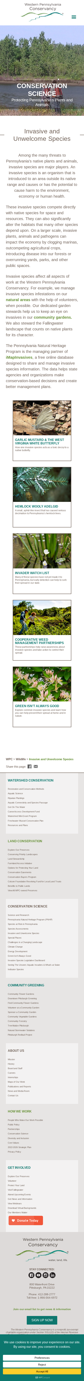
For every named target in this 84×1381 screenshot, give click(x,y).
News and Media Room (18, 1091)
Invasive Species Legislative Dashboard (26, 960)
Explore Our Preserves (18, 850)
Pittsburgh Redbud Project (20, 1035)
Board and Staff (15, 1068)
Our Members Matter (17, 1212)
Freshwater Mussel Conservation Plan (25, 821)
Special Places (14, 938)
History (11, 1064)
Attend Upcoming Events (19, 1194)
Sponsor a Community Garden (22, 1012)
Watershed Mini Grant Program (22, 816)
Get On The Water (16, 807)
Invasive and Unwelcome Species (23, 933)
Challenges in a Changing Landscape (25, 942)
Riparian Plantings (16, 798)
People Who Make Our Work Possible (25, 1120)
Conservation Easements (19, 872)
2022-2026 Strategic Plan (19, 1147)
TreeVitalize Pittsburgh (18, 1025)
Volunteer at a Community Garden (23, 1007)
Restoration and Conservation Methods (26, 789)
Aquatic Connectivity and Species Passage (28, 802)
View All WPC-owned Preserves (22, 890)
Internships (13, 1077)
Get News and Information (20, 1199)
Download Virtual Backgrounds (22, 1208)
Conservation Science (27, 906)
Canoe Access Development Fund (24, 811)
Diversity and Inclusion (18, 1138)
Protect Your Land (16, 1185)
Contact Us (13, 1095)
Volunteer (12, 1181)
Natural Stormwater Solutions (21, 1030)
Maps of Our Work (16, 1082)
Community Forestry (17, 1021)
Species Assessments (18, 929)
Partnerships (14, 1129)
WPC (9, 759)
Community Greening (26, 985)
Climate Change (15, 947)
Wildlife (21, 759)
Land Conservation (25, 841)
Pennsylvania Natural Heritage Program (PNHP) (30, 919)
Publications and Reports (19, 1086)
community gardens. (53, 317)
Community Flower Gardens (21, 994)
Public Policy (14, 1124)
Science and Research (18, 915)
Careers (11, 1073)
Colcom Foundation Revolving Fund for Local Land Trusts (34, 881)
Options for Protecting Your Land (23, 868)
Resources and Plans (18, 825)
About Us (16, 1050)
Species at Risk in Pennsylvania (23, 924)
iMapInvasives (19, 357)
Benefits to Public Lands (19, 886)
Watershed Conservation (30, 780)
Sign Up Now (42, 1320)
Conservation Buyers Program (22, 877)
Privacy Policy (14, 1152)
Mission (11, 1059)
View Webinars (15, 1203)
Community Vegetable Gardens (22, 1016)
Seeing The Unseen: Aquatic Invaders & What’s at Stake (34, 965)
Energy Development (17, 951)
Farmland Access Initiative (20, 863)
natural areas (18, 300)
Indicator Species (16, 969)
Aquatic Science (15, 793)
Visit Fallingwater (15, 1190)
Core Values (13, 1143)
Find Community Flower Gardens (23, 1003)
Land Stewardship (16, 859)
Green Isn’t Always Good (19, 956)
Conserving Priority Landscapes (23, 854)
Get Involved (19, 1167)
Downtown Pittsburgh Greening (22, 998)
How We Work (20, 1111)
